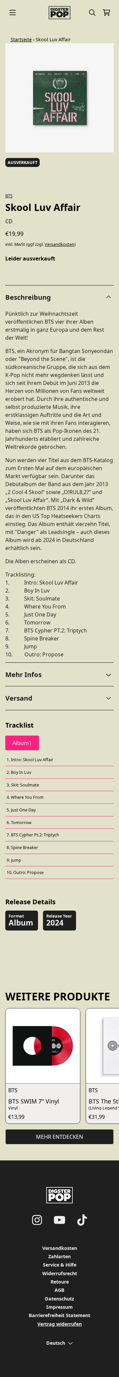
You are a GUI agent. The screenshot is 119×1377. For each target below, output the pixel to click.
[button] (59, 674)
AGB (59, 1290)
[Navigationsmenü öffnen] (12, 12)
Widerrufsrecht (59, 1273)
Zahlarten (59, 1256)
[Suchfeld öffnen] (92, 12)
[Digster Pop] (59, 12)
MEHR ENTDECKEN (59, 1136)
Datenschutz (59, 1298)
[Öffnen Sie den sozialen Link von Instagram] (37, 1220)
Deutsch (55, 1343)
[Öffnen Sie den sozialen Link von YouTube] (59, 1220)
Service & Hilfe (59, 1265)
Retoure (60, 1282)
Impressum (59, 1307)
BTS (9, 196)
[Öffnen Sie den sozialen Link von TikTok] (82, 1220)
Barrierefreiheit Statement (59, 1315)
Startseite (21, 39)
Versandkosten (59, 244)
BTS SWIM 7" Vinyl (33, 1101)
